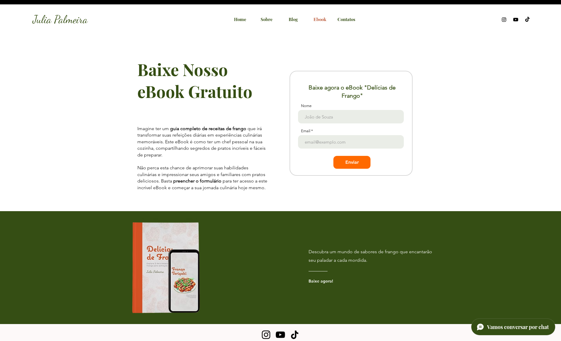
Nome (306, 106)
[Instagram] (266, 334)
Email (305, 131)
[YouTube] (280, 334)
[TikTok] (294, 334)
